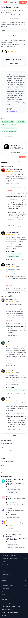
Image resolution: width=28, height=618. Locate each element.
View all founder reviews (14, 292)
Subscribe (13, 2)
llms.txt (10, 609)
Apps (10, 603)
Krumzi (8, 521)
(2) (8, 259)
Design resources (12, 544)
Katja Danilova (10, 370)
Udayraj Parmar (10, 264)
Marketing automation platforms (16, 505)
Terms (21, 603)
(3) (8, 193)
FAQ (18, 603)
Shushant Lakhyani (12, 232)
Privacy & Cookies (6, 606)
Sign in (24, 2)
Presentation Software (13, 517)
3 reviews (17, 372)
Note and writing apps (13, 489)
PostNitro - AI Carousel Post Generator (14, 480)
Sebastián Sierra (11, 299)
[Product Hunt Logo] (5, 2)
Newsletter (4, 603)
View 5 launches (5, 454)
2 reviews (17, 400)
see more (4, 26)
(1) (10, 226)
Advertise (4, 609)
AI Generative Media (13, 492)
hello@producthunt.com (14, 612)
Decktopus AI (10, 508)
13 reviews (17, 171)
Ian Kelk (8, 342)
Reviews (4, 30)
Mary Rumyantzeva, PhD (13, 169)
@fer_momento (10, 174)
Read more (9, 190)
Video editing (10, 528)
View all (14, 435)
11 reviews (14, 14)
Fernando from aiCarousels (16, 196)
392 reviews (18, 266)
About (14, 603)
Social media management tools (16, 547)
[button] (21, 169)
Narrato (8, 496)
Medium (5, 469)
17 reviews (17, 234)
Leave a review (14, 63)
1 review (17, 301)
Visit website (14, 19)
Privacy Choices (16, 606)
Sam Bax (8, 398)
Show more (11, 223)
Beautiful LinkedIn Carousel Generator (14, 535)
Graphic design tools (13, 531)
